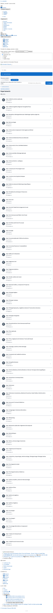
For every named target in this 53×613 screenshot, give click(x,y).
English (5, 14)
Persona (5, 56)
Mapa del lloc (6, 593)
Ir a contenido (4, 1)
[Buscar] (2, 32)
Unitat (4, 57)
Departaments (6, 25)
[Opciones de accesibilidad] (2, 6)
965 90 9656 (38, 556)
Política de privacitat (7, 566)
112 (11, 558)
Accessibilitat (6, 564)
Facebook (16, 597)
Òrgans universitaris (7, 22)
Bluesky (14, 599)
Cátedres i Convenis (7, 28)
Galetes (5, 567)
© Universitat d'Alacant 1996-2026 (8, 608)
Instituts (5, 26)
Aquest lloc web (6, 54)
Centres (5, 24)
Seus (4, 30)
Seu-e (4, 16)
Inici (4, 588)
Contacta (5, 589)
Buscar (30, 51)
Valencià (5, 12)
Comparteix (6, 594)
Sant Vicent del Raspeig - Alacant (24, 553)
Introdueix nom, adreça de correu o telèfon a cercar (11, 83)
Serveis (4, 27)
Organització (3, 19)
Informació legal (6, 569)
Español (5, 11)
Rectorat (5, 21)
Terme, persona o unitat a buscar (8, 51)
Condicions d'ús (6, 563)
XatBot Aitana (6, 58)
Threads (15, 600)
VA (5, 9)
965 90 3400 (44, 555)
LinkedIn (15, 596)
